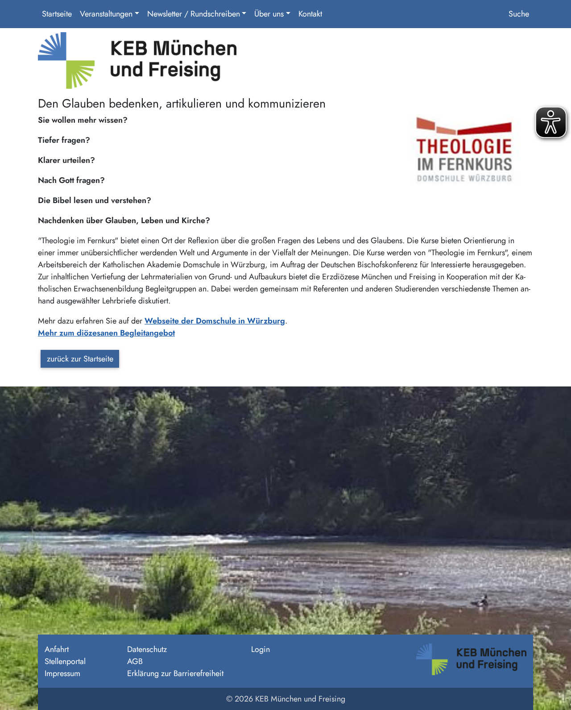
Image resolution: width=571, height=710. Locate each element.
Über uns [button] (269, 14)
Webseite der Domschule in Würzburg (215, 321)
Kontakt (310, 14)
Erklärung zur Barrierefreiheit (175, 673)
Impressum (62, 673)
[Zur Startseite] (137, 64)
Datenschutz (147, 649)
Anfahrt (57, 649)
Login (260, 649)
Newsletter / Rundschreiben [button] (193, 14)
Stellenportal (65, 661)
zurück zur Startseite (80, 359)
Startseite (57, 14)
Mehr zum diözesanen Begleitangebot (106, 333)
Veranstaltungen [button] (106, 14)
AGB (135, 661)
